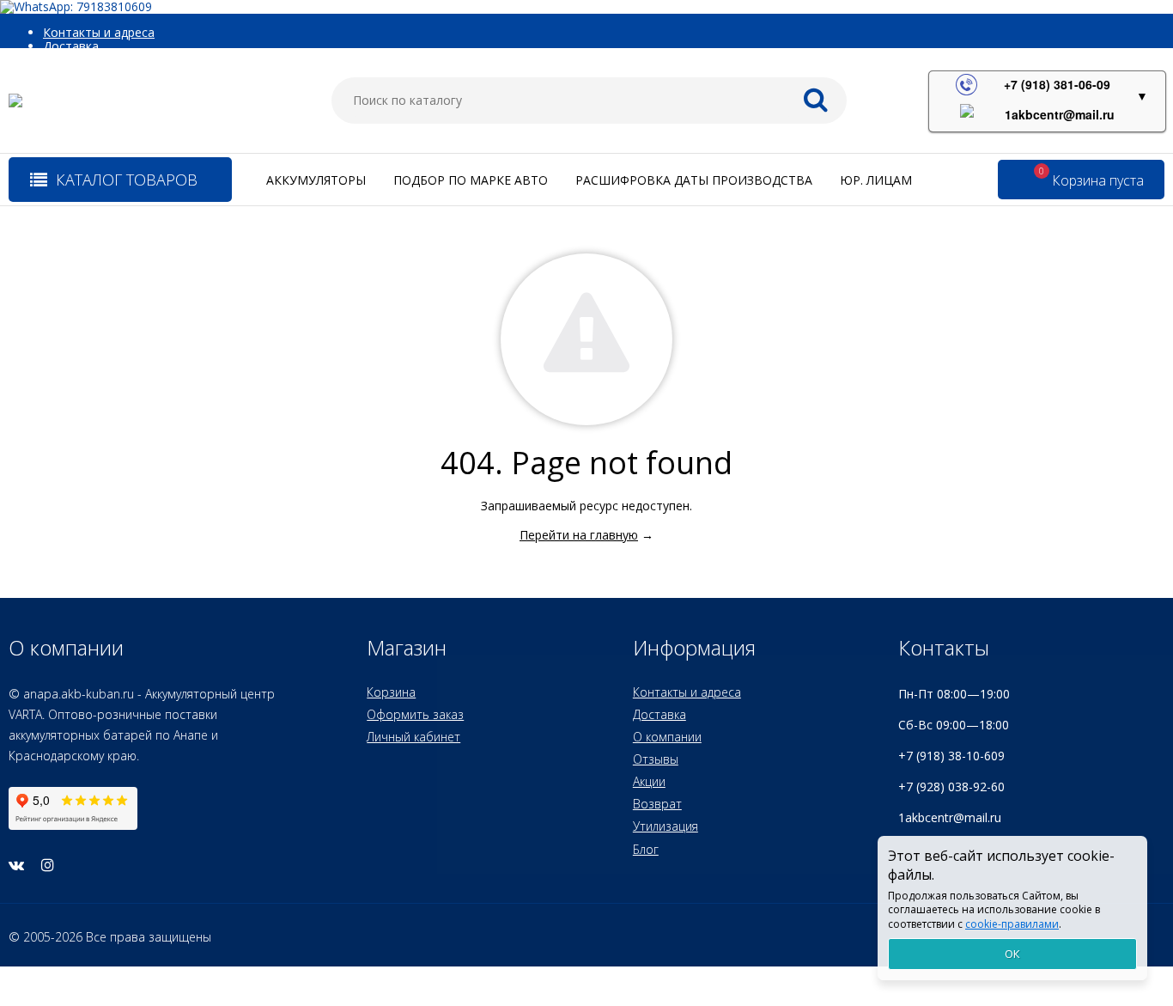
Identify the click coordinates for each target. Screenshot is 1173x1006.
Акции (649, 781)
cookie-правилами (1012, 924)
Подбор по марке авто (470, 180)
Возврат (657, 804)
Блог (646, 849)
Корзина (391, 692)
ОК (1012, 953)
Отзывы (655, 759)
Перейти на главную (579, 535)
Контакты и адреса (99, 32)
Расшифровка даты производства (693, 180)
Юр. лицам (876, 180)
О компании (667, 737)
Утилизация (665, 826)
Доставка (71, 46)
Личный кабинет (413, 737)
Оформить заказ (415, 714)
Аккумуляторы (316, 180)
